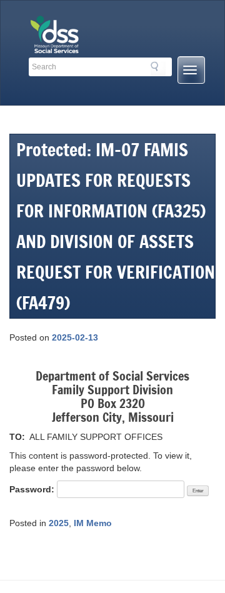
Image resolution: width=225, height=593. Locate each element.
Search (158, 68)
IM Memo (93, 523)
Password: (33, 489)
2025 (59, 523)
